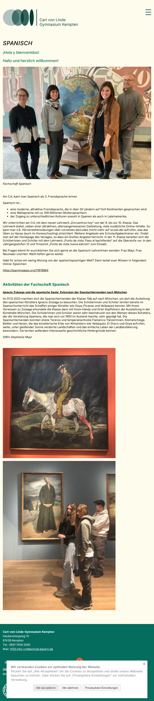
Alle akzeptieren (46, 687)
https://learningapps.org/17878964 (25, 270)
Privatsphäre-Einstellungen (101, 687)
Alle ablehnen (70, 687)
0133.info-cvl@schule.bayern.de (31, 649)
